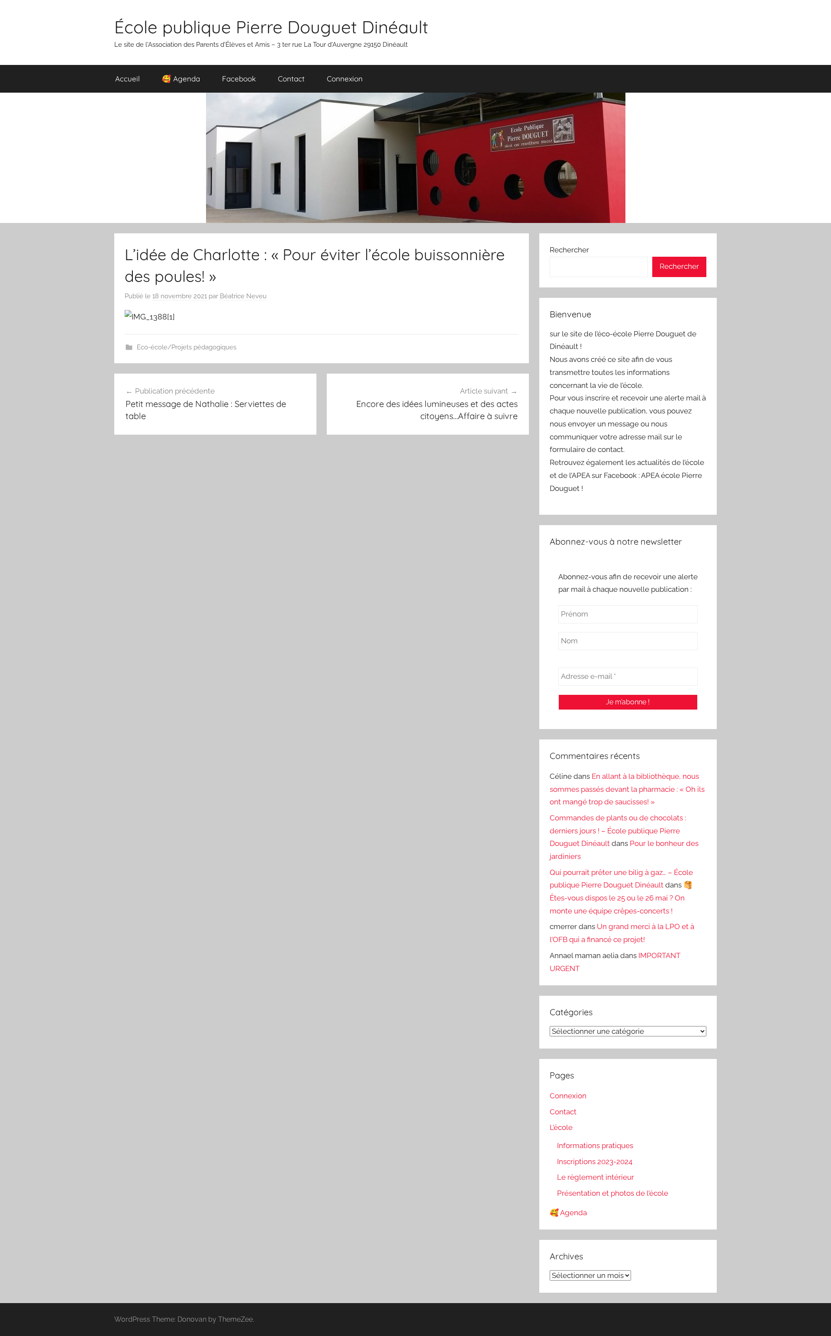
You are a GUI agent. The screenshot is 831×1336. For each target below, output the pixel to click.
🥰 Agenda (181, 78)
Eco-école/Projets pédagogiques (186, 347)
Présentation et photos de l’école (612, 1193)
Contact (291, 78)
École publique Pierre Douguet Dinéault (271, 27)
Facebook (239, 78)
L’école (561, 1127)
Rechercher (569, 249)
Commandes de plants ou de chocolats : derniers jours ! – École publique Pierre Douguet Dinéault (618, 830)
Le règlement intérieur (595, 1177)
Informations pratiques (595, 1145)
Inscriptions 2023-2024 (594, 1161)
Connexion (345, 78)
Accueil (127, 78)
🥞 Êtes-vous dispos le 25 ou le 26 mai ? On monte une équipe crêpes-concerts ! (621, 898)
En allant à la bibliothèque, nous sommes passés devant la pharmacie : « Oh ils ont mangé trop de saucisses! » (627, 789)
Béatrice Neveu (243, 296)
